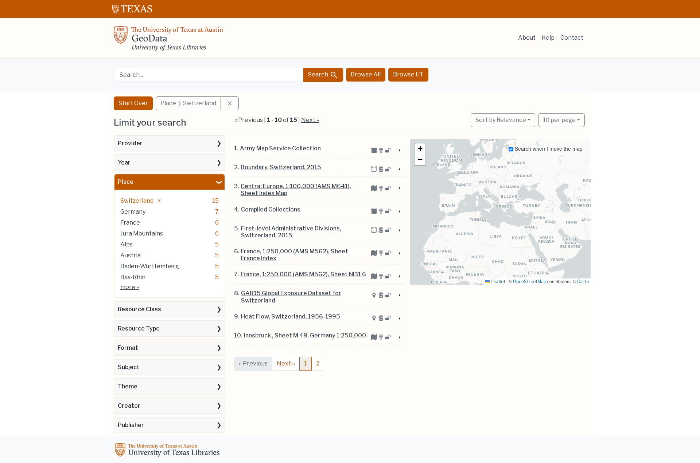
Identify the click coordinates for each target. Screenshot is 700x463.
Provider (130, 143)
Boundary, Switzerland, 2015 (281, 167)
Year (124, 162)
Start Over (133, 103)
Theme (127, 386)
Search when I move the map (548, 148)
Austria (130, 255)
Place (125, 181)
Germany (132, 211)
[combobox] (209, 75)
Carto (583, 281)
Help (548, 37)
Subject (129, 367)
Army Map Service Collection (280, 148)
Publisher (131, 425)
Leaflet (497, 281)
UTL (168, 451)
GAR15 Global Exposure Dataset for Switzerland (291, 297)
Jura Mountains (141, 233)
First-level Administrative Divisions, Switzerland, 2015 (291, 232)
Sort (500, 119)
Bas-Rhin (132, 277)
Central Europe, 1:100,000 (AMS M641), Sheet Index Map (296, 190)
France (130, 222)
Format (128, 347)
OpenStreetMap (529, 281)
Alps (126, 244)
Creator (129, 405)
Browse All (366, 74)
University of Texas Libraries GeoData (168, 40)
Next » (310, 119)
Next (286, 363)
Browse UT (408, 74)
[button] (420, 148)
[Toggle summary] (399, 151)
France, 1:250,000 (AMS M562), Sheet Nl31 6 (303, 274)
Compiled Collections (270, 209)
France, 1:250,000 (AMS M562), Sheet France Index (294, 255)
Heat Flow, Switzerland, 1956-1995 (290, 316)
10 (559, 119)
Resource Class (139, 309)
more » (129, 287)
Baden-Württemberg (149, 266)
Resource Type (139, 328)
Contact (571, 37)
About (527, 37)
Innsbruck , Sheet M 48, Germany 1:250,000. (306, 335)
